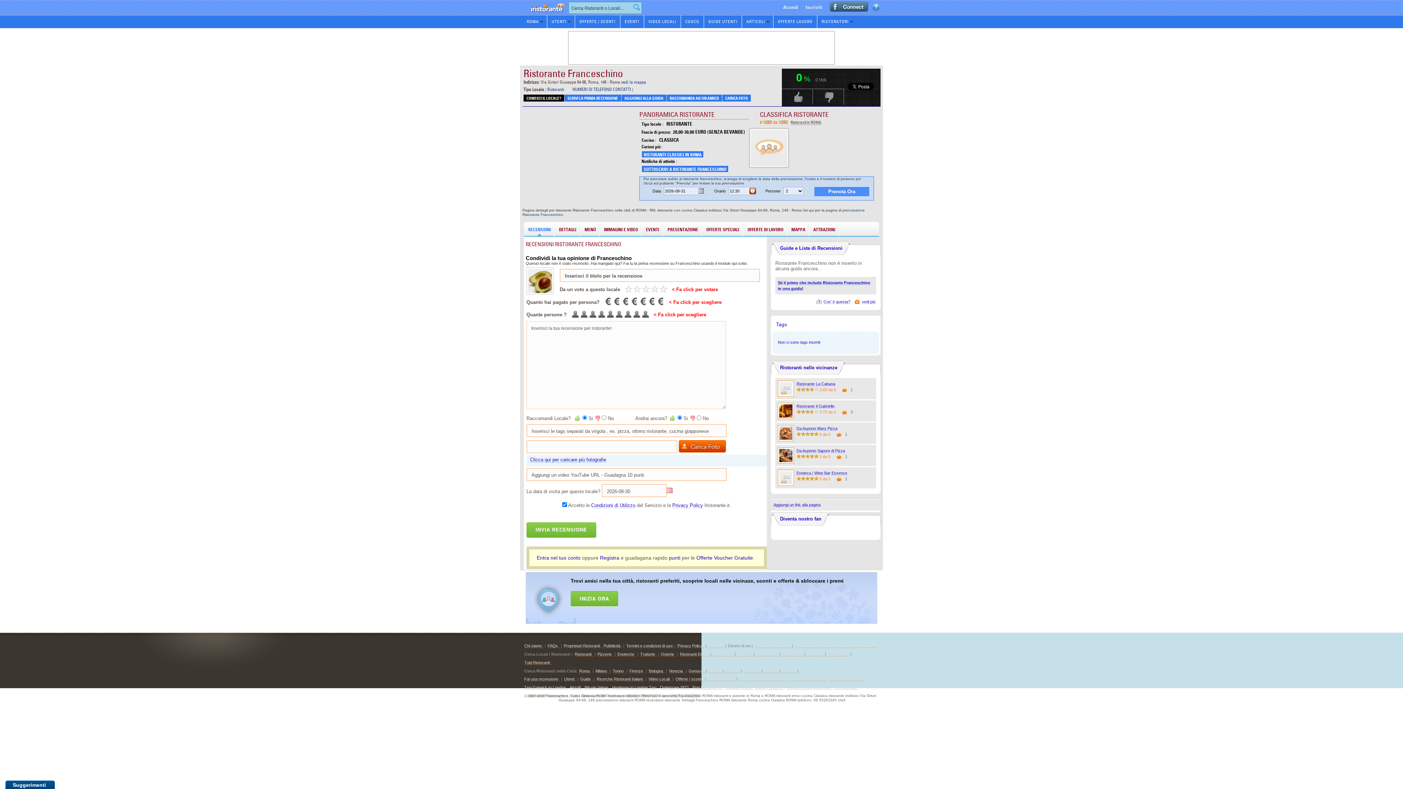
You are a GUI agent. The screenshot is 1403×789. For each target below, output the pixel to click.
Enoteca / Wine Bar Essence (821, 473)
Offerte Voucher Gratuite (724, 558)
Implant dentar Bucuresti (808, 687)
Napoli (714, 671)
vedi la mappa (633, 82)
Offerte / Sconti (597, 21)
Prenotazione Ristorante (544, 14)
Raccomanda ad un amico (694, 98)
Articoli (755, 21)
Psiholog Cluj (844, 687)
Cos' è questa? (837, 302)
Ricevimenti (766, 654)
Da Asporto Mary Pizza (816, 428)
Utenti (559, 21)
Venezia (676, 671)
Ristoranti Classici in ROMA (673, 154)
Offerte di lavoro (765, 229)
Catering (814, 654)
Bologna (656, 671)
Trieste (770, 671)
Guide (586, 679)
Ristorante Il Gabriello (815, 406)
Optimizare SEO (674, 687)
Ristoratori (835, 21)
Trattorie (647, 654)
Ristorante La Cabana (815, 384)
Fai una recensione (541, 679)
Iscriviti (814, 7)
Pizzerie (604, 654)
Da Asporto (838, 654)
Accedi (790, 7)
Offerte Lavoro (795, 21)
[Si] (578, 418)
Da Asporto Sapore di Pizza (820, 451)
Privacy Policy (687, 505)
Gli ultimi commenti (845, 679)
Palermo (751, 671)
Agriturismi (722, 654)
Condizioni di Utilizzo (613, 505)
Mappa (798, 229)
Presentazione (683, 229)
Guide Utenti (722, 21)
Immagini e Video (621, 229)
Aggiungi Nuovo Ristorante (763, 679)
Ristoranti (555, 89)
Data (657, 191)
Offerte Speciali (722, 229)
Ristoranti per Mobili (771, 646)
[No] (597, 418)
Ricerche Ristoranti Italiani (620, 679)
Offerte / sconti (689, 679)
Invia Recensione (561, 530)
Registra (609, 558)
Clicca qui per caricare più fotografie (568, 459)
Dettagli (567, 229)
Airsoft (575, 687)
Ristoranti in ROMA (806, 122)
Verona (732, 671)
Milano (601, 671)
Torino (618, 671)
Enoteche (625, 654)
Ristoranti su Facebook (815, 646)
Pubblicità (612, 646)
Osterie (667, 654)
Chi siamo (533, 646)
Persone (772, 191)
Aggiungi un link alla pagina (797, 505)
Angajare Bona (738, 687)
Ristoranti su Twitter (857, 646)
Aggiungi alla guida (644, 98)
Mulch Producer (769, 687)
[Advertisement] (711, 596)
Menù (590, 229)
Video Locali (662, 21)
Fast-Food (792, 654)
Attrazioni (824, 229)
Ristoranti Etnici (693, 654)
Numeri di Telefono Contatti (602, 89)
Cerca (637, 7)
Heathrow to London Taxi (634, 687)
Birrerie (744, 654)
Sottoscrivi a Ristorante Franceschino (685, 169)
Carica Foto (736, 98)
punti (674, 558)
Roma (533, 21)
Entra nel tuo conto (559, 558)
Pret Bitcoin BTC (707, 687)
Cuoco (692, 21)
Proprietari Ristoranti (582, 646)
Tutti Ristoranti (537, 662)
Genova (696, 671)
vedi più (868, 302)
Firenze (636, 671)
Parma (788, 671)
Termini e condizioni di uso (649, 646)
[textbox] (605, 8)
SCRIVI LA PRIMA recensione (592, 98)
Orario (720, 191)
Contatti (715, 646)
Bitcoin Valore (596, 687)
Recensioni (539, 229)
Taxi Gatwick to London (545, 687)
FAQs (553, 646)
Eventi (632, 21)
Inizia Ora (594, 598)
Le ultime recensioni (807, 679)
